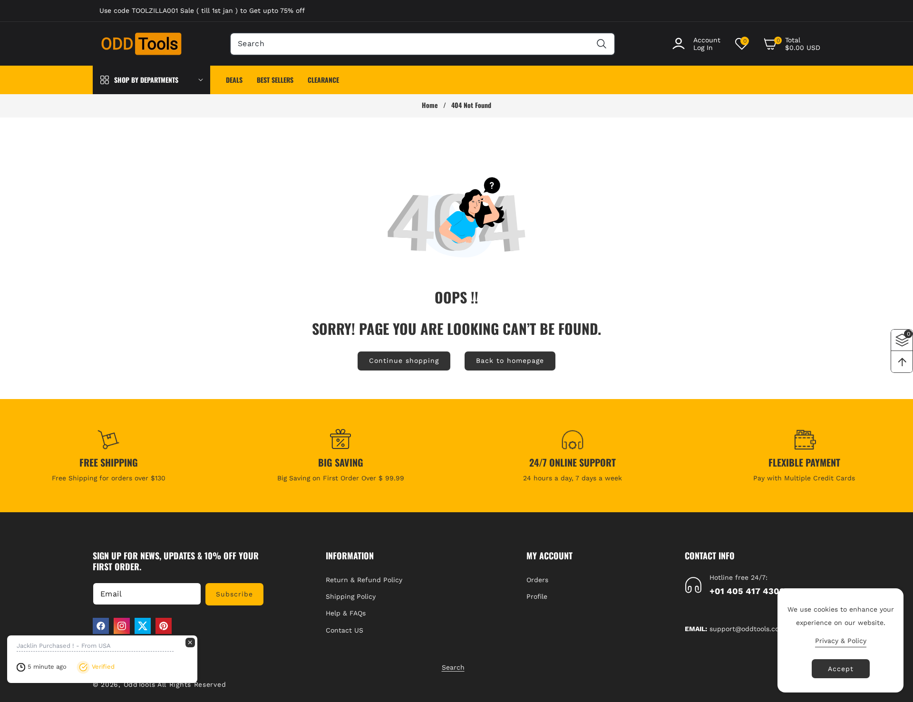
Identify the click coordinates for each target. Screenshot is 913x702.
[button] (791, 43)
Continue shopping (404, 360)
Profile (536, 596)
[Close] (190, 642)
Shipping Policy (351, 596)
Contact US (344, 630)
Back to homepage (510, 360)
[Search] (601, 44)
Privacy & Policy (840, 640)
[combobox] (422, 44)
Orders (537, 580)
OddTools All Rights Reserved (176, 684)
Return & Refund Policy (364, 580)
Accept (841, 669)
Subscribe (234, 594)
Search (453, 667)
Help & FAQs (346, 613)
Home (430, 105)
